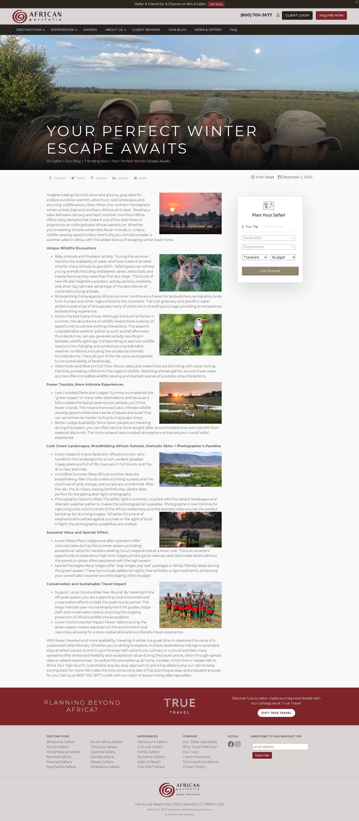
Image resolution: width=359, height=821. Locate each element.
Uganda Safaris (102, 752)
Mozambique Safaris (63, 752)
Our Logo (191, 752)
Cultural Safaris (150, 747)
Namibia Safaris (59, 757)
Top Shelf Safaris (151, 767)
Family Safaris (148, 752)
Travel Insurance (196, 757)
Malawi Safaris (101, 762)
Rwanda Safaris (59, 762)
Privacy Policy (194, 767)
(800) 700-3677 (256, 15)
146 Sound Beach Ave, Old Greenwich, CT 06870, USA (179, 804)
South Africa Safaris (106, 742)
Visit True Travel (276, 712)
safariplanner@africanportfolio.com (190, 809)
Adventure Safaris (152, 742)
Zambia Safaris (102, 757)
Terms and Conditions (201, 762)
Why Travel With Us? (200, 747)
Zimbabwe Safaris (104, 767)
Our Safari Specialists (200, 742)
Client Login (297, 15)
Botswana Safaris (60, 742)
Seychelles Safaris (61, 767)
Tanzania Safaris (103, 747)
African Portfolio (37, 16)
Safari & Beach (149, 762)
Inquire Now (331, 15)
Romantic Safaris (151, 757)
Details (216, 4)
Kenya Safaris (57, 747)
